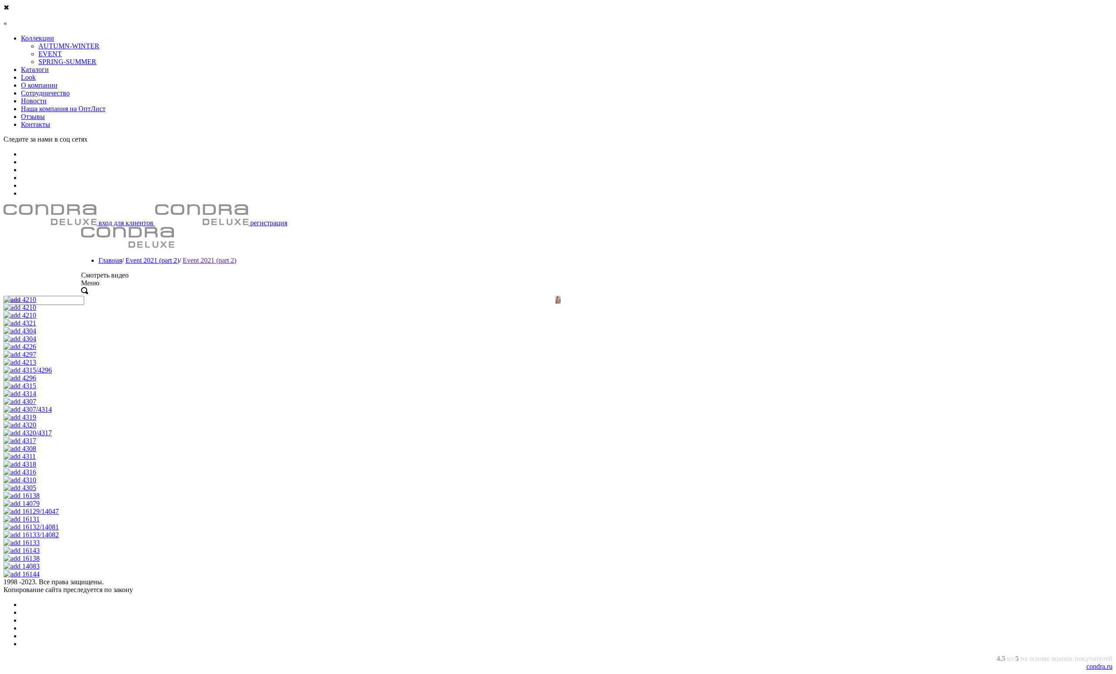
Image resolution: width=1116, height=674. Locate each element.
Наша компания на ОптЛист (63, 108)
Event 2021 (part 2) (152, 260)
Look (28, 77)
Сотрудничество (45, 93)
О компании (39, 85)
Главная (110, 260)
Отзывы (33, 116)
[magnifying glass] (84, 291)
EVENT (50, 54)
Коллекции (37, 38)
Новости (34, 101)
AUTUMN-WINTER (68, 46)
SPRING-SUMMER (67, 61)
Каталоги (35, 69)
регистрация (267, 223)
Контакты (35, 124)
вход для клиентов (126, 223)
